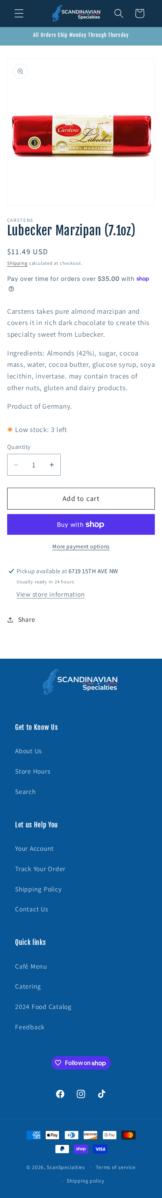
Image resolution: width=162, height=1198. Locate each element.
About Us (28, 750)
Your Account (34, 848)
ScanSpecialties (66, 1167)
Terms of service (116, 1167)
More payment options (81, 546)
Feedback (30, 1026)
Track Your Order (40, 868)
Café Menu (31, 966)
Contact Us (31, 909)
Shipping (17, 263)
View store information (51, 594)
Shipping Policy (38, 889)
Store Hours (32, 771)
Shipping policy (85, 1180)
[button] (19, 13)
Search (25, 791)
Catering (28, 986)
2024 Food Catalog (43, 1006)
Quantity (19, 447)
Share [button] (26, 619)
